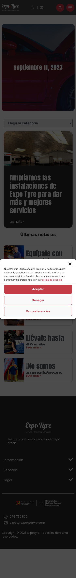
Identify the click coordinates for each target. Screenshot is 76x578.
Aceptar (38, 289)
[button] (70, 264)
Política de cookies (51, 279)
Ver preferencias (38, 311)
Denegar (38, 300)
